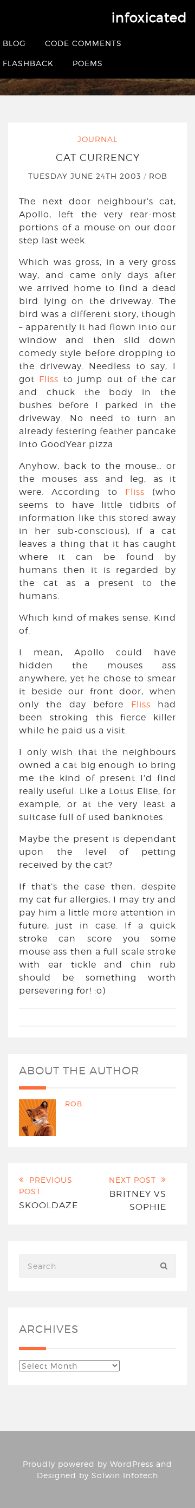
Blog (14, 43)
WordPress (131, 1463)
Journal (97, 139)
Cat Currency (98, 157)
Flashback (28, 63)
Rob (158, 176)
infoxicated (149, 17)
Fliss (48, 379)
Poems (88, 63)
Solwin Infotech (125, 1475)
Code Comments (83, 43)
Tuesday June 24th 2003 (86, 176)
